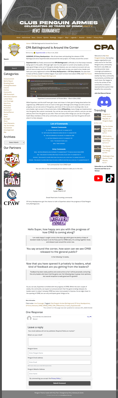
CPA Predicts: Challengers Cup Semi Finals (108, 139)
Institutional (26, 37)
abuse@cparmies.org (65, 395)
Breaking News (9, 83)
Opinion (46, 37)
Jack (105, 162)
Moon (105, 133)
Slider (6, 117)
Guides (89, 37)
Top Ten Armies (9, 125)
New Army (7, 103)
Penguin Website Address (36, 369)
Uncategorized (9, 130)
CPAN (50, 305)
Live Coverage (8, 101)
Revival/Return (9, 112)
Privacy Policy (98, 37)
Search (6, 59)
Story (5, 121)
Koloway (75, 393)
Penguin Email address (35, 358)
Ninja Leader (99, 123)
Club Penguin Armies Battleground (62, 303)
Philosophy (7, 105)
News (33, 37)
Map (66, 37)
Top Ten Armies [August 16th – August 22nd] (108, 129)
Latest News (8, 99)
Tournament (8, 128)
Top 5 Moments (9, 123)
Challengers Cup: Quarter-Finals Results (108, 158)
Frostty (67, 305)
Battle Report (8, 81)
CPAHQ (45, 305)
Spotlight (7, 119)
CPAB (40, 305)
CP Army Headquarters (82, 303)
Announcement (9, 79)
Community (8, 92)
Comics (6, 90)
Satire (6, 114)
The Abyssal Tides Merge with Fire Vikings (108, 149)
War (5, 132)
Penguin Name (32, 348)
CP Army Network (32, 305)
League (60, 37)
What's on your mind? (35, 335)
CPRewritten (60, 305)
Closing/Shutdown (10, 85)
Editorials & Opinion (10, 96)
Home (18, 37)
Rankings (53, 37)
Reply (88, 316)
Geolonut (106, 142)
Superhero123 (40, 53)
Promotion (7, 108)
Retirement (8, 110)
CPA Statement (9, 94)
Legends (73, 37)
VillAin (105, 152)
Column (39, 37)
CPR (54, 305)
